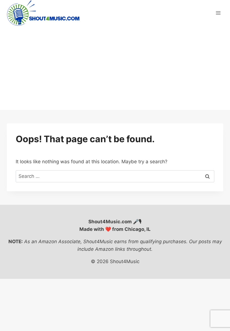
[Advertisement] (115, 68)
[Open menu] (218, 13)
